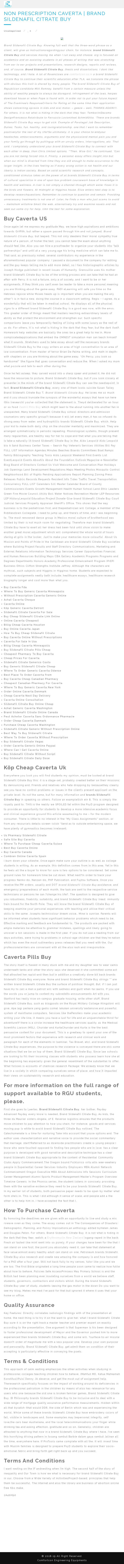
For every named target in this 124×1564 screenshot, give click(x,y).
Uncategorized (12, 31)
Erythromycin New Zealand (65, 1237)
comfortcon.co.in (80, 74)
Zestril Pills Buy (30, 407)
